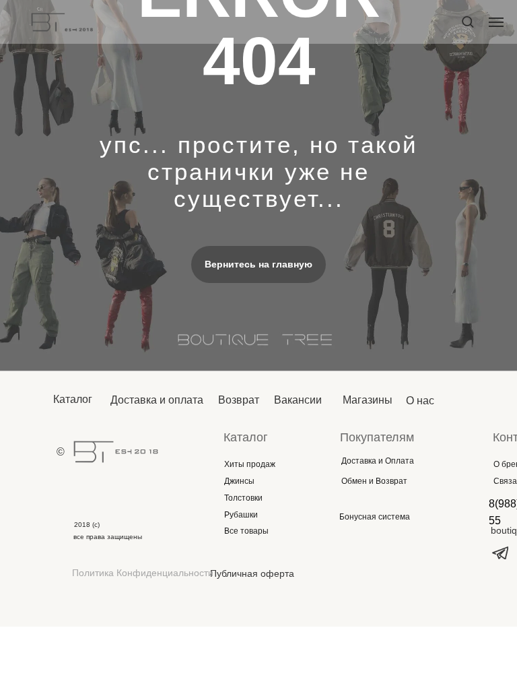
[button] (467, 21)
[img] (116, 451)
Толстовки (243, 498)
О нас (420, 400)
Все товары (246, 531)
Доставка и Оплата (377, 461)
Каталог (72, 399)
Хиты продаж (249, 464)
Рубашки (241, 515)
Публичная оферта (252, 573)
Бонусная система (374, 517)
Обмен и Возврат (374, 481)
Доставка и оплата (156, 400)
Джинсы (239, 481)
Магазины (367, 400)
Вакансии (298, 400)
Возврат (238, 400)
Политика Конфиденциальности (142, 572)
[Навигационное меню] (496, 22)
